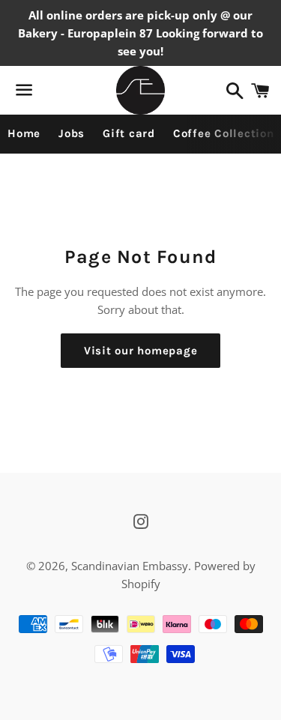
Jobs (71, 133)
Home (23, 133)
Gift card (129, 133)
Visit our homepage (141, 350)
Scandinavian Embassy (129, 565)
